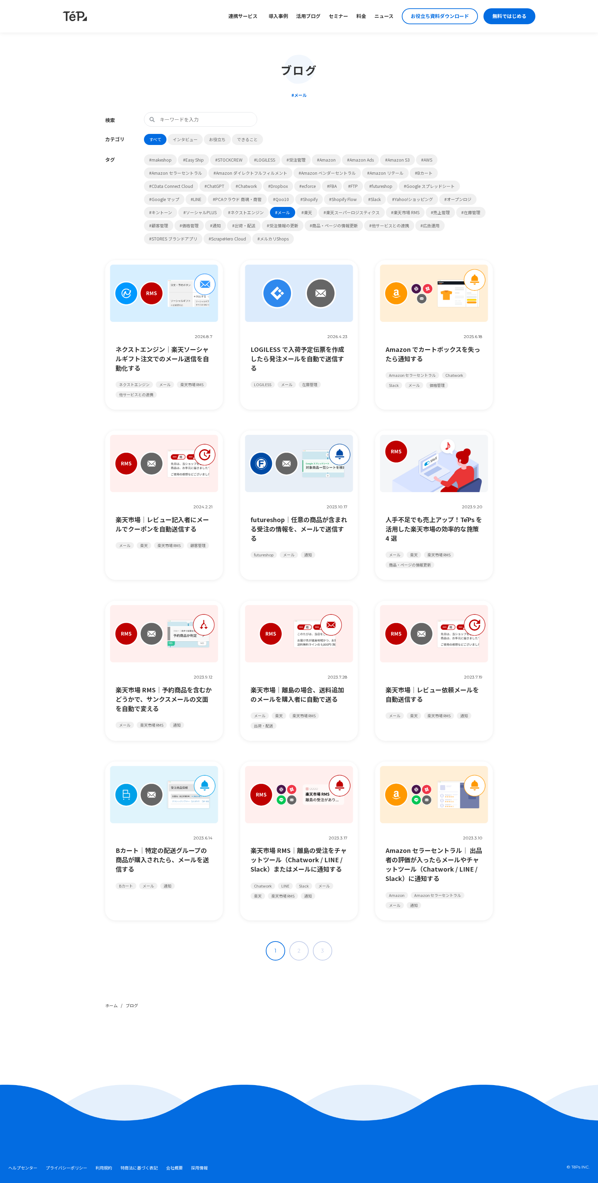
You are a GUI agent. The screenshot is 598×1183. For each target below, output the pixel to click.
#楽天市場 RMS (405, 212)
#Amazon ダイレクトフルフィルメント (250, 173)
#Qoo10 (281, 199)
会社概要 (174, 1168)
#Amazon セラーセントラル (175, 173)
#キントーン (160, 212)
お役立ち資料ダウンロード (440, 16)
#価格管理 (189, 225)
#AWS (426, 160)
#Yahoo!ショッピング (412, 199)
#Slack (374, 199)
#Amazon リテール (385, 173)
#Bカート (424, 173)
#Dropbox (278, 186)
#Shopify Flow (343, 199)
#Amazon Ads (360, 160)
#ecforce (307, 186)
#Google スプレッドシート (429, 186)
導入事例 (278, 16)
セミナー (338, 16)
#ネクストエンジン (246, 212)
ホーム (111, 1005)
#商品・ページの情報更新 (334, 225)
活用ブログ (308, 16)
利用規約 (104, 1168)
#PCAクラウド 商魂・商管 (237, 199)
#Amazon (326, 160)
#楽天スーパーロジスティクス (352, 212)
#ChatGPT (214, 186)
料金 (361, 16)
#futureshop (380, 186)
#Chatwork (246, 186)
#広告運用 (430, 225)
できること (247, 139)
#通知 (215, 225)
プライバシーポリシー (66, 1168)
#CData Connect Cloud (171, 186)
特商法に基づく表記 (139, 1168)
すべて (155, 139)
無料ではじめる (509, 16)
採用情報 (199, 1168)
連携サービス (242, 16)
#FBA (332, 186)
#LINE (196, 199)
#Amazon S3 (397, 160)
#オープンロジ (457, 199)
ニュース (383, 16)
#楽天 (306, 212)
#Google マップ (164, 199)
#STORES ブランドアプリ (173, 239)
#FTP (353, 186)
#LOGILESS (264, 160)
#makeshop (160, 160)
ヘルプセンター (22, 1168)
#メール (282, 212)
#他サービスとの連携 (389, 225)
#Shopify (309, 199)
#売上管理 (440, 212)
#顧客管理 (158, 225)
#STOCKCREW (229, 160)
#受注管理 (296, 160)
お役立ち (217, 139)
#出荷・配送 (243, 225)
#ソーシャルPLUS (200, 212)
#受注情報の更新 (282, 225)
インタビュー (185, 139)
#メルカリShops (273, 239)
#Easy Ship (193, 160)
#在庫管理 (470, 212)
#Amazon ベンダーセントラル (327, 173)
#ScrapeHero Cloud (227, 239)
